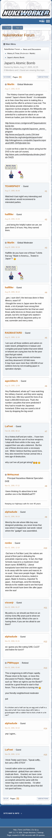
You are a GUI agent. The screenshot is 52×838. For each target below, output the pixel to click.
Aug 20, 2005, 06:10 (12, 292)
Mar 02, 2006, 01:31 (12, 641)
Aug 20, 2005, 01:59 (12, 219)
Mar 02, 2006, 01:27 (12, 607)
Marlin (32, 53)
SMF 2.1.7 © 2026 (15, 833)
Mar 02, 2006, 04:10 (12, 728)
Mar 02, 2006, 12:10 (12, 548)
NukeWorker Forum (18, 35)
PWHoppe (13, 662)
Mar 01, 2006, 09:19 (12, 517)
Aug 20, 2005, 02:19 (12, 247)
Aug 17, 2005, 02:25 (12, 89)
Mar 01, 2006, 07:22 (12, 486)
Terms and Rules (24, 830)
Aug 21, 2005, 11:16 (12, 337)
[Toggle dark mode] (43, 21)
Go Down (7, 77)
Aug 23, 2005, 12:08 (12, 386)
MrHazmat (13, 474)
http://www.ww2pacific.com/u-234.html (22, 134)
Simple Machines (29, 833)
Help (15, 830)
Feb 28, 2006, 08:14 (12, 431)
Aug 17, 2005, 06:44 (12, 191)
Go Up (6, 798)
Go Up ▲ (35, 830)
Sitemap (40, 833)
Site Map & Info (11, 813)
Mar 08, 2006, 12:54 (12, 754)
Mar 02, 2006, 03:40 (12, 667)
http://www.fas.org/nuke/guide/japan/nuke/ (23, 137)
